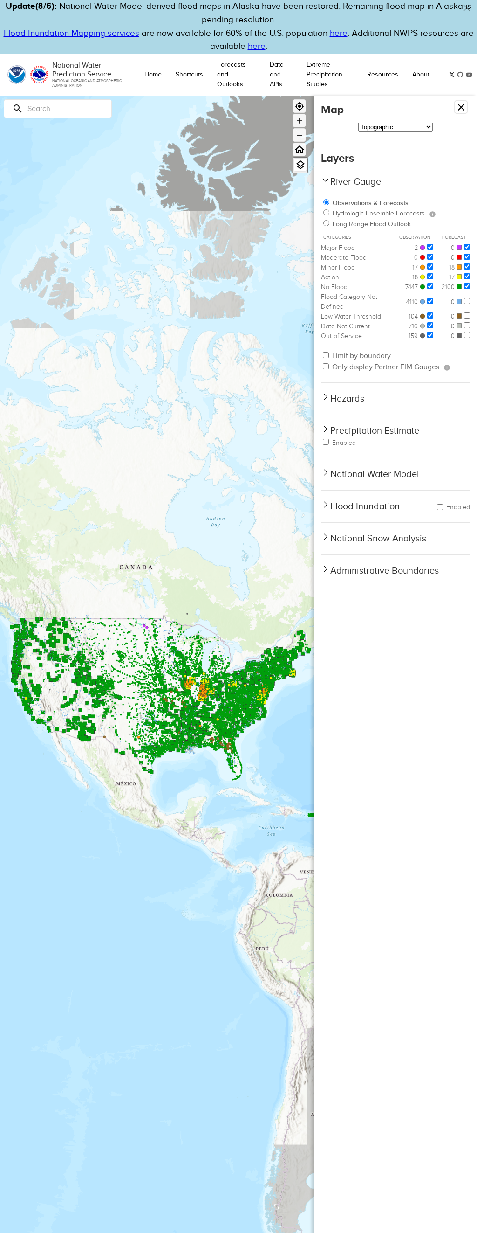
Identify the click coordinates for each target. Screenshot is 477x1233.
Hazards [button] (347, 398)
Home (153, 74)
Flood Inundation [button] (365, 506)
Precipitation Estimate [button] (374, 430)
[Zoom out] (299, 135)
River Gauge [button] (355, 181)
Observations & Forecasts (371, 203)
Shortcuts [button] (189, 74)
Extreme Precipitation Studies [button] (324, 74)
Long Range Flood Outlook (372, 224)
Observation (414, 237)
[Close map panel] (461, 107)
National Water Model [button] (374, 474)
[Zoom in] (299, 120)
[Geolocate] (299, 106)
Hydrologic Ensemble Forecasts (379, 213)
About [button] (420, 74)
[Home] (299, 149)
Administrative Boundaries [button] (384, 570)
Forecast (454, 237)
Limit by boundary (360, 356)
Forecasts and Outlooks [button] (231, 74)
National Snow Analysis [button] (378, 538)
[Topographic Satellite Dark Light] (395, 127)
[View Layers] (300, 165)
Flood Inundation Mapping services (71, 33)
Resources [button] (382, 74)
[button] (466, 8)
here (339, 33)
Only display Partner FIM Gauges (384, 367)
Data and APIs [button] (277, 74)
